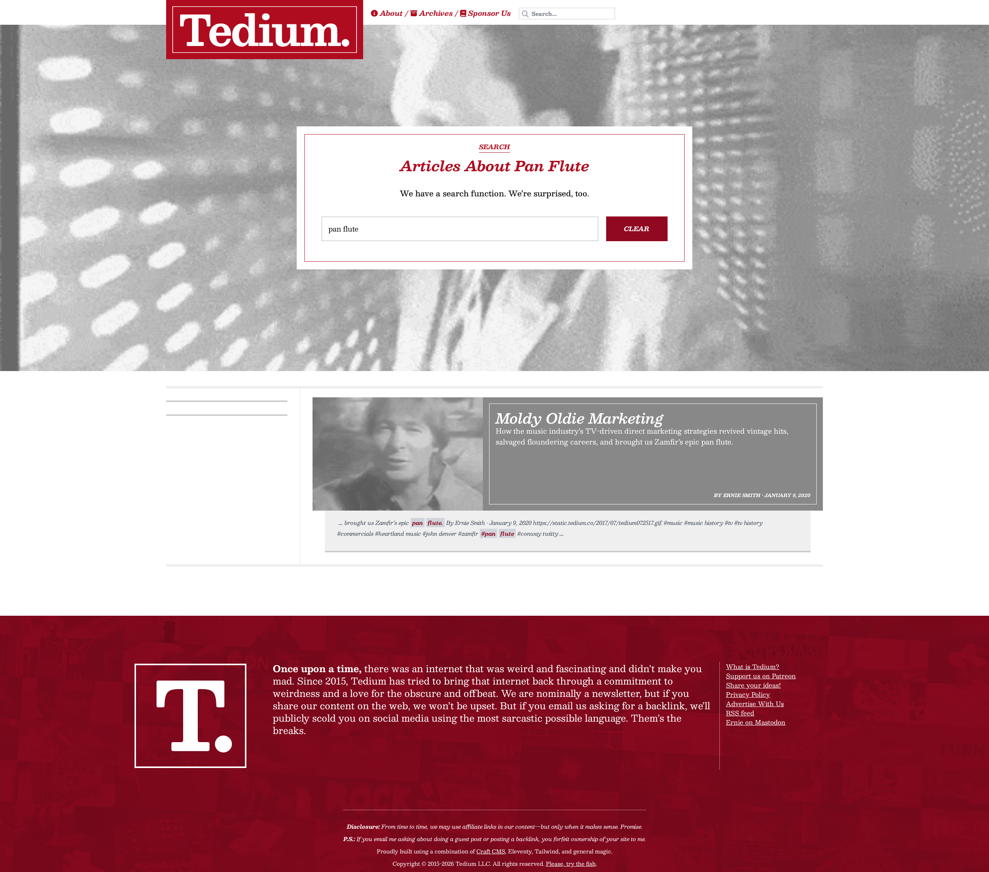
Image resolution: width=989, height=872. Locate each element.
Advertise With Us (755, 703)
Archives (436, 13)
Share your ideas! (753, 685)
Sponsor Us (489, 13)
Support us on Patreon (761, 676)
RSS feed (740, 713)
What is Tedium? (752, 666)
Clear (636, 228)
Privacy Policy (748, 694)
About (391, 13)
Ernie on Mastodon (755, 722)
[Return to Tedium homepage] (264, 29)
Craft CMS (490, 851)
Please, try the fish (571, 863)
